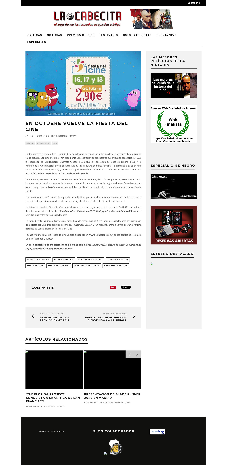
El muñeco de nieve (118, 260)
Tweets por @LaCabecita (51, 431)
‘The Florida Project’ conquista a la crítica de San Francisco (53, 398)
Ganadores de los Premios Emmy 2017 (54, 319)
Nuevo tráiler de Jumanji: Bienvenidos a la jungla (106, 319)
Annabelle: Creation (38, 260)
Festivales (108, 35)
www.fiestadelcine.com (129, 183)
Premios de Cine (81, 35)
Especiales (36, 42)
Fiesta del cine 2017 (58, 266)
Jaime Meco (33, 135)
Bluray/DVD (167, 35)
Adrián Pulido (93, 403)
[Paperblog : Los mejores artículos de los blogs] (157, 433)
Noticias (54, 35)
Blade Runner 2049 (64, 260)
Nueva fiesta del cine (115, 266)
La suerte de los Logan (86, 266)
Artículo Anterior (52, 314)
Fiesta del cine (35, 266)
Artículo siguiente (115, 314)
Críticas (34, 35)
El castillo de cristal (90, 260)
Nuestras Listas (137, 35)
